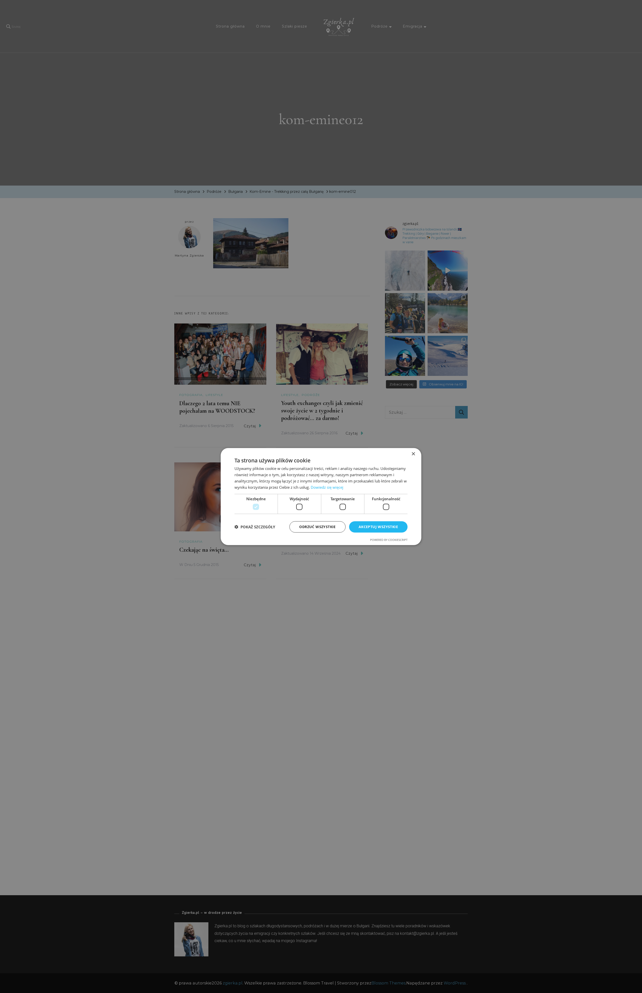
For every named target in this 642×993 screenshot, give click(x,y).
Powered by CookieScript (389, 539)
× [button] (413, 454)
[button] (254, 527)
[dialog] (321, 496)
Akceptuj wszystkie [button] (378, 526)
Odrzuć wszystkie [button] (317, 526)
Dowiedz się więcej (327, 486)
